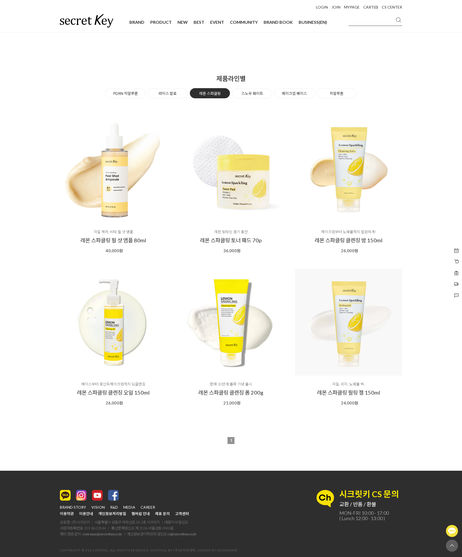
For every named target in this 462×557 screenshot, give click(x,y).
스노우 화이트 (252, 93)
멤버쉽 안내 (141, 514)
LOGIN (322, 7)
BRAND (136, 22)
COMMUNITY (244, 22)
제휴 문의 (162, 514)
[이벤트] (456, 261)
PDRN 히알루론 (125, 93)
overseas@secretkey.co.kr (102, 534)
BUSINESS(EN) (313, 22)
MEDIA (129, 507)
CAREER (148, 507)
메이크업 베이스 (294, 93)
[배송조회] (456, 273)
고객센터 (182, 514)
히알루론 (337, 93)
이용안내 (86, 514)
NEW (183, 22)
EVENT (217, 22)
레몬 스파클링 (210, 93)
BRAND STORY (73, 507)
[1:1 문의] (456, 284)
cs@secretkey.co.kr (181, 534)
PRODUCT (161, 22)
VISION (98, 507)
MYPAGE (352, 7)
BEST (199, 22)
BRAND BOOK (278, 22)
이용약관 (67, 514)
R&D (114, 507)
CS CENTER (392, 7)
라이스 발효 (168, 93)
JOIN (336, 7)
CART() (370, 7)
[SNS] (456, 295)
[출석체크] (456, 250)
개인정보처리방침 (112, 514)
